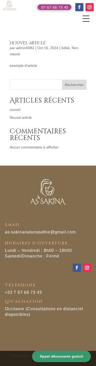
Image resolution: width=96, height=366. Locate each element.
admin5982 (25, 48)
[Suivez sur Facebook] (79, 7)
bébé (65, 48)
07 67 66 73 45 (54, 7)
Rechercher (74, 85)
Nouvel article (28, 43)
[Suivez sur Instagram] (90, 7)
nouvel (15, 109)
